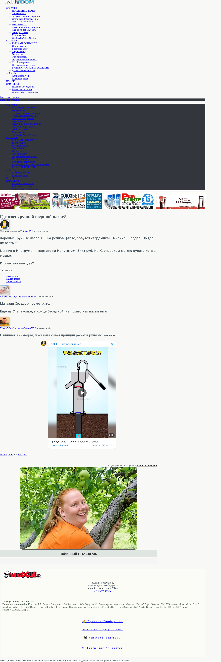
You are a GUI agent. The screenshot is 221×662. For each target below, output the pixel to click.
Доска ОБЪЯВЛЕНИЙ (23, 70)
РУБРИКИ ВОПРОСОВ (24, 43)
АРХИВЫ (11, 73)
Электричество (20, 57)
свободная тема (20, 32)
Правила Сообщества (23, 86)
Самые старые (13, 281)
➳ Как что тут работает (102, 629)
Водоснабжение (20, 48)
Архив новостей (20, 76)
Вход (2, 97)
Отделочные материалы (24, 59)
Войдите (22, 454)
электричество (19, 24)
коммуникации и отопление (26, 27)
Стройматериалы (21, 62)
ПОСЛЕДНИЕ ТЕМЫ (23, 10)
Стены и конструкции (23, 65)
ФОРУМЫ (11, 8)
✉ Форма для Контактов (102, 648)
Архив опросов (20, 78)
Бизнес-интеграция (22, 89)
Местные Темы (20, 35)
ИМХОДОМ (12, 84)
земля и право (19, 13)
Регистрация (12, 97)
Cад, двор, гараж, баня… (24, 29)
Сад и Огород (19, 51)
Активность (12, 276)
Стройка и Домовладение (25, 19)
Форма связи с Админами (25, 92)
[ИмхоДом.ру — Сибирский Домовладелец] (20, 3)
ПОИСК (10, 81)
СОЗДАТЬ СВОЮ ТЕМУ (25, 38)
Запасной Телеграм (104, 637)
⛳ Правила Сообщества (102, 621)
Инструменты (19, 46)
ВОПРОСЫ (12, 40)
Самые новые (13, 279)
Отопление (17, 54)
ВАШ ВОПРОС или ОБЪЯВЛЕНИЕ (30, 67)
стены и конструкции (23, 21)
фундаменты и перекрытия (26, 16)
